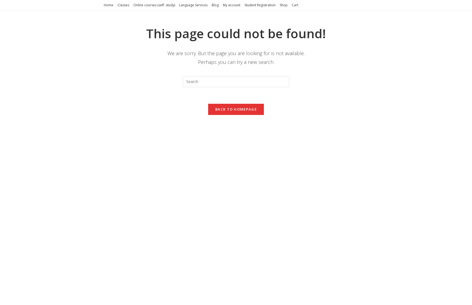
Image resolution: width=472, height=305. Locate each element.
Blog (215, 5)
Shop (284, 5)
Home (108, 5)
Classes (123, 5)
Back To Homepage (236, 109)
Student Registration (260, 5)
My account (231, 5)
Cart (295, 5)
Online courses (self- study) (154, 5)
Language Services (193, 5)
